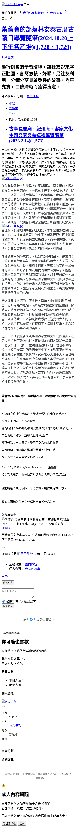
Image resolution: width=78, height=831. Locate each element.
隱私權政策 (67, 774)
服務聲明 (40, 778)
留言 (33, 553)
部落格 (13, 108)
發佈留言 (8, 606)
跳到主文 (8, 57)
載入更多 (8, 582)
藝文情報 (33, 96)
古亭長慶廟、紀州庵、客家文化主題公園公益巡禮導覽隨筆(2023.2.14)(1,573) (41, 134)
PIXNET (17, 774)
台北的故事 (32, 568)
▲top (5, 575)
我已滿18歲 (9, 823)
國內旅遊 (31, 564)
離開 (21, 823)
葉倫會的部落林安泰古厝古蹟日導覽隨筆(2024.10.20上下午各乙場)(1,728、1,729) (38, 38)
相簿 (12, 103)
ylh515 (6, 527)
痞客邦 (25, 553)
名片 (12, 112)
